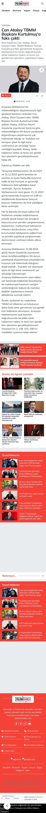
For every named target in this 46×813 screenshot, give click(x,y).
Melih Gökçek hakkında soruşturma (33, 415)
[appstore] (15, 759)
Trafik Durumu (10, 737)
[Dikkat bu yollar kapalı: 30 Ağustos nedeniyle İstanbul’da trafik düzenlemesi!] (12, 406)
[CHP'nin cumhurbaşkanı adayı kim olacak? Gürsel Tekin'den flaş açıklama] (12, 430)
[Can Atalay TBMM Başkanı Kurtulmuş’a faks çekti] (23, 79)
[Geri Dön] (7, 805)
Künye (7, 798)
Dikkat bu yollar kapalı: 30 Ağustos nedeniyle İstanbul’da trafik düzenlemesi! (11, 417)
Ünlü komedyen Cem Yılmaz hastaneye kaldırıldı (32, 440)
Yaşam (27, 10)
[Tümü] (43, 576)
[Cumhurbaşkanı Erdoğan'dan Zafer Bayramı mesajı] (12, 383)
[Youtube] (29, 724)
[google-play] (29, 759)
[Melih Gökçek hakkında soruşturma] (34, 406)
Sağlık (39, 767)
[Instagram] (25, 724)
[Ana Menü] (3, 3)
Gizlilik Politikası (8, 796)
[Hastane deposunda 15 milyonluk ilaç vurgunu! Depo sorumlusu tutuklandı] (34, 383)
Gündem (6, 10)
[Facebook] (16, 724)
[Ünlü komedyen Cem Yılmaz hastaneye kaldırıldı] (34, 430)
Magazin (20, 770)
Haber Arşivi (9, 751)
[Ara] (42, 3)
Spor (28, 770)
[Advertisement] (23, 547)
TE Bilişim (38, 797)
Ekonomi (17, 10)
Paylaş (7, 95)
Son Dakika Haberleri (35, 745)
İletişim (16, 798)
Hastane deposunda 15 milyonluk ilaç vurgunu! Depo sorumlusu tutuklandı (33, 394)
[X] (21, 724)
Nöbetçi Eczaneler (11, 731)
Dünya (36, 10)
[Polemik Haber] (22, 3)
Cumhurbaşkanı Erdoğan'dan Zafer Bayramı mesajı (9, 393)
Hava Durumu (33, 731)
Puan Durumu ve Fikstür (32, 738)
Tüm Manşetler (10, 745)
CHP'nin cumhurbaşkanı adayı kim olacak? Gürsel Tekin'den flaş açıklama (11, 441)
